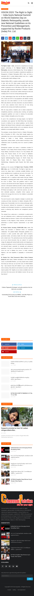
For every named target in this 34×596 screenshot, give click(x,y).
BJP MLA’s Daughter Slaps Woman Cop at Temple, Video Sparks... (21, 480)
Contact (9, 589)
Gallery (14, 589)
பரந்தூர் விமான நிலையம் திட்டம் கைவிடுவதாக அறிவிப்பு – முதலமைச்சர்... (21, 472)
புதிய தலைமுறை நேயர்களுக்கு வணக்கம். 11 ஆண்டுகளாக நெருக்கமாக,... (21, 370)
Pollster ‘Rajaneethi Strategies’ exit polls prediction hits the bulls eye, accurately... (17, 288)
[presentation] (27, 44)
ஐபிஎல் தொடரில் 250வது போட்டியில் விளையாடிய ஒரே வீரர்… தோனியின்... (21, 386)
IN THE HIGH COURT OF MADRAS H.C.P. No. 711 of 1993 (22, 394)
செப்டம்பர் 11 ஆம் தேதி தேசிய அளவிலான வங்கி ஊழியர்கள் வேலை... (22, 456)
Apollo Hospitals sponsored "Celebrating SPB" (15, 429)
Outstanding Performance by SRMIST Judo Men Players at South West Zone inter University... (17, 295)
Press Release (5, 9)
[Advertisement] (17, 318)
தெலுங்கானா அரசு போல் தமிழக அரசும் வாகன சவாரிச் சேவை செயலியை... (21, 464)
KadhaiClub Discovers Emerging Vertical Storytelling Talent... (21, 448)
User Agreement (21, 589)
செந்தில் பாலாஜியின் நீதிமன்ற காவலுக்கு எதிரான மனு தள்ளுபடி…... (20, 378)
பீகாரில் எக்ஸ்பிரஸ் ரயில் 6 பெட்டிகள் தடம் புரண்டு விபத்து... (21, 362)
